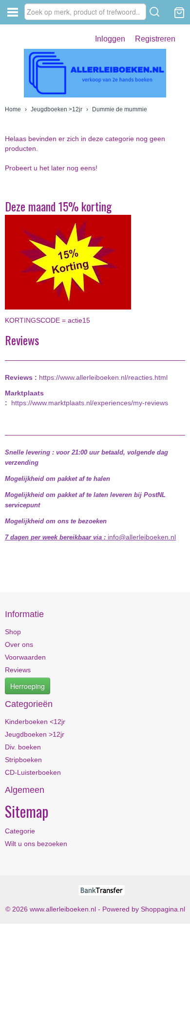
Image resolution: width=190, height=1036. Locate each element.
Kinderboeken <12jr (35, 721)
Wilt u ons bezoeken (36, 844)
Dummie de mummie (119, 109)
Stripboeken (23, 760)
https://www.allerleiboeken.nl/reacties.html (103, 377)
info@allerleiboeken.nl (142, 537)
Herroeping (27, 686)
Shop (13, 632)
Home (13, 109)
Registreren (155, 39)
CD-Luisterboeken (33, 772)
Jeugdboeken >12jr (56, 109)
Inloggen (110, 39)
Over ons (19, 644)
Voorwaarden (25, 657)
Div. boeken (23, 747)
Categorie (20, 831)
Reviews (18, 670)
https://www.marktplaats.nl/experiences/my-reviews (89, 403)
